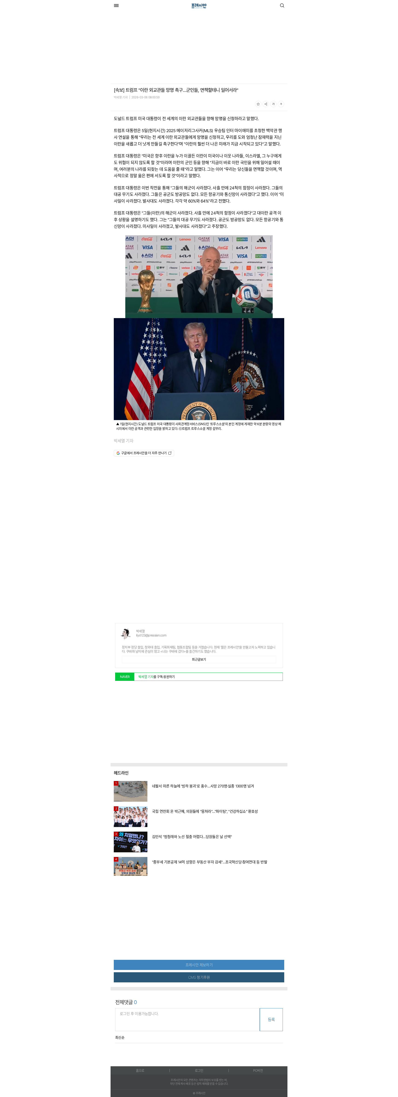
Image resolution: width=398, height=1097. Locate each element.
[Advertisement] (149, 48)
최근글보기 (199, 659)
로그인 (199, 1070)
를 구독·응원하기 (156, 676)
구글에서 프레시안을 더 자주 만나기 (144, 453)
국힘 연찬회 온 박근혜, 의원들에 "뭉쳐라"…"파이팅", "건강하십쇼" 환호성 (205, 811)
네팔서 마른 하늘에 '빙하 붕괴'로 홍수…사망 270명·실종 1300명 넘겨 (203, 786)
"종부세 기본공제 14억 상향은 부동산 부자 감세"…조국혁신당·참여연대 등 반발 (209, 862)
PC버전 (258, 1070)
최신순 (119, 1037)
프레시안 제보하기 (199, 965)
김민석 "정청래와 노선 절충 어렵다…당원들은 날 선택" (192, 836)
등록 (271, 1019)
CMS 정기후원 (199, 977)
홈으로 (140, 1070)
